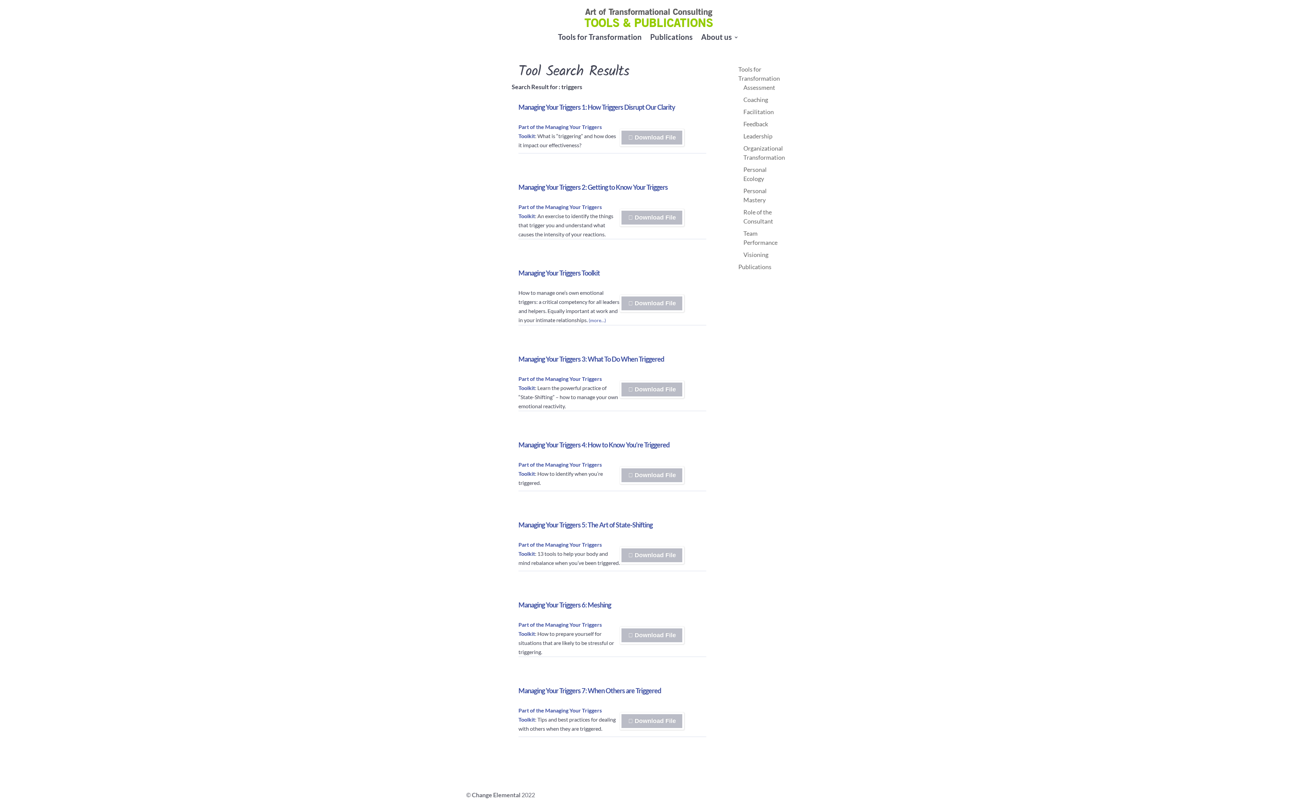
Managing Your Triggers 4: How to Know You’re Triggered (593, 445)
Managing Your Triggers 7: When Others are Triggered (589, 690)
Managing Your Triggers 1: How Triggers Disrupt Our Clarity (596, 107)
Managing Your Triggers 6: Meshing (564, 605)
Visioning (755, 254)
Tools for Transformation (600, 38)
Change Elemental (496, 795)
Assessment (759, 87)
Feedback (755, 124)
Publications (671, 38)
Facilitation (758, 111)
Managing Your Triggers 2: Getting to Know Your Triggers (593, 187)
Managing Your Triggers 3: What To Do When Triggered (591, 359)
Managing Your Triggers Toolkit (559, 273)
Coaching (755, 99)
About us (716, 38)
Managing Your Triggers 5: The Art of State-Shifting (585, 525)
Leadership (757, 136)
